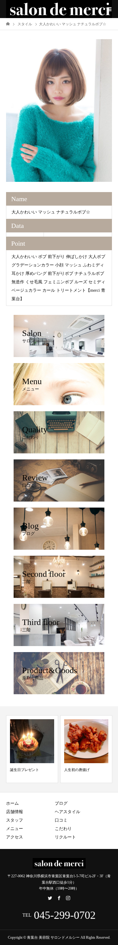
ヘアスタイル (67, 812)
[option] (59, 110)
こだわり (63, 828)
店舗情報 (14, 812)
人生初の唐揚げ (77, 770)
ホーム (12, 803)
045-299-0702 (65, 915)
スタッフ (14, 820)
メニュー (14, 828)
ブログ (61, 803)
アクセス (14, 837)
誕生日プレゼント (24, 770)
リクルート (65, 837)
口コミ (61, 820)
